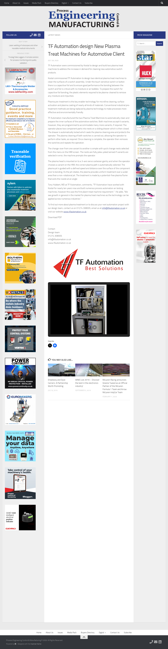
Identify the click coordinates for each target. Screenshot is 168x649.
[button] (83, 327)
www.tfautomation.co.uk (74, 211)
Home (6, 3)
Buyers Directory (51, 3)
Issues (26, 3)
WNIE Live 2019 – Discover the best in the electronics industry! (87, 383)
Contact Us (76, 3)
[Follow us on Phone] (31, 34)
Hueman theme (36, 644)
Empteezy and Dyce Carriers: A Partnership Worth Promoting (58, 383)
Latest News (54, 35)
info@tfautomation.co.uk (113, 208)
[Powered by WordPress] (15, 644)
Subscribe (88, 3)
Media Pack (36, 3)
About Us (16, 3)
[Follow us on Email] (35, 34)
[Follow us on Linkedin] (39, 34)
